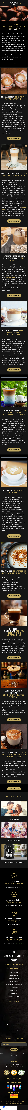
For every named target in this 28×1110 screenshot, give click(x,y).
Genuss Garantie (14, 972)
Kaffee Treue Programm (14, 996)
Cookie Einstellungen (14, 1030)
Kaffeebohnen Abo (14, 981)
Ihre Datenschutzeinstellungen (10, 1106)
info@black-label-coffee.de (16, 1066)
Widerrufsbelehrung (14, 1012)
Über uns (14, 1006)
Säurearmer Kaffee (14, 975)
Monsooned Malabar (14, 978)
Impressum (14, 1009)
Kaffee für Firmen (14, 987)
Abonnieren (14, 1049)
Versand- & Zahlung (14, 1021)
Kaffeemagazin (14, 990)
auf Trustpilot (20, 943)
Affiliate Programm (14, 1027)
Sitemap (14, 1033)
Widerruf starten (14, 1015)
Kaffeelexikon (14, 993)
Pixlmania (19, 1103)
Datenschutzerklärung (14, 1018)
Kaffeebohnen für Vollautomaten (14, 984)
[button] (20, 3)
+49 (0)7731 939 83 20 (17, 1064)
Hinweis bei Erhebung (5, 1108)
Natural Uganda (10, 277)
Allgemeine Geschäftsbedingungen (14, 1024)
